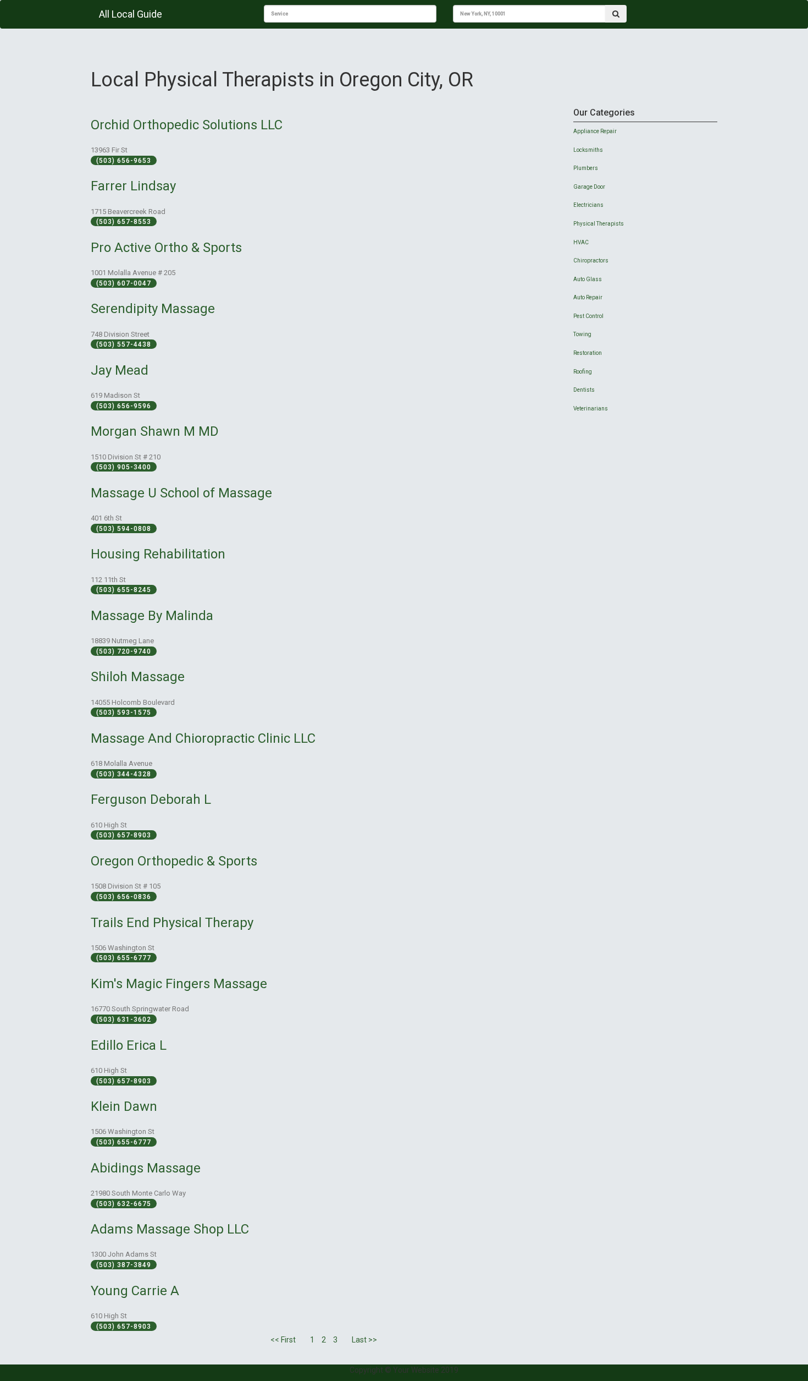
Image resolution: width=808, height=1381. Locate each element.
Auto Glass (587, 279)
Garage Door (589, 187)
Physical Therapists (598, 224)
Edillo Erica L (129, 1045)
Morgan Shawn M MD (155, 431)
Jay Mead (119, 370)
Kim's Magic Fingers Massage (179, 983)
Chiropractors (590, 260)
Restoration (587, 353)
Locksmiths (588, 150)
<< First (283, 1339)
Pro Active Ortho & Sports (166, 247)
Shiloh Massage (138, 676)
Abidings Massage (146, 1168)
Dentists (584, 390)
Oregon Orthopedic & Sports (174, 861)
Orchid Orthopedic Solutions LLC (187, 125)
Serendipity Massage (153, 308)
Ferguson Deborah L (151, 799)
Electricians (588, 205)
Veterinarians (590, 408)
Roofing (582, 372)
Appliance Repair (595, 131)
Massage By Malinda (152, 615)
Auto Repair (587, 297)
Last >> (364, 1339)
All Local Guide (130, 14)
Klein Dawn (124, 1106)
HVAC (581, 242)
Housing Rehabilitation (158, 554)
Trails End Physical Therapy (172, 922)
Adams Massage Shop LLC (170, 1229)
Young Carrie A (135, 1290)
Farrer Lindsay (133, 186)
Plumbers (585, 168)
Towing (582, 334)
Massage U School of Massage (181, 493)
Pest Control (588, 316)
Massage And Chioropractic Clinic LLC (203, 738)
